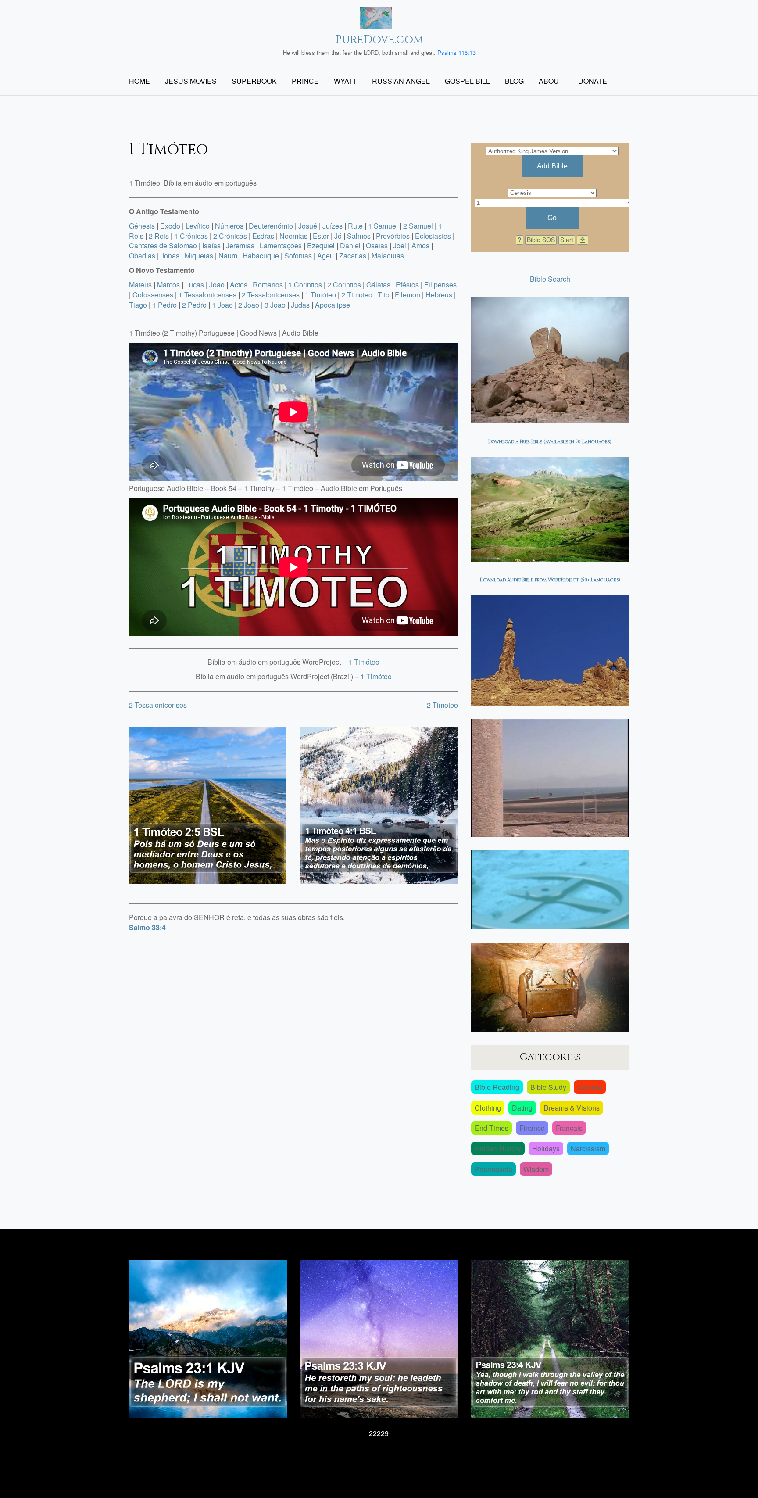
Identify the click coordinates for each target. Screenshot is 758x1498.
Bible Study (548, 1087)
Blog (514, 81)
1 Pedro (164, 305)
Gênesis (142, 226)
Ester (321, 236)
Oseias (377, 245)
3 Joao (275, 305)
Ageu (325, 256)
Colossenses (152, 295)
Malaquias (388, 256)
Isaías (211, 245)
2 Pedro (194, 305)
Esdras (263, 236)
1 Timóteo (320, 295)
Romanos (268, 285)
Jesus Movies (191, 81)
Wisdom (536, 1169)
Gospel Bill (467, 81)
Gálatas (378, 285)
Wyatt (345, 81)
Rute (355, 226)
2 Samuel (418, 226)
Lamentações (281, 245)
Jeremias (240, 245)
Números (229, 226)
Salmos (359, 236)
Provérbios (393, 236)
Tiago (138, 305)
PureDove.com (379, 39)
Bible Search (550, 279)
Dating (522, 1108)
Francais (569, 1128)
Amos (420, 245)
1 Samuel (383, 226)
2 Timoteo (356, 295)
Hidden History (498, 1148)
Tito (384, 295)
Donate (592, 81)
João (217, 285)
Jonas (170, 256)
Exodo (170, 226)
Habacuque (261, 256)
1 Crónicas (191, 236)
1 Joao (222, 305)
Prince (305, 81)
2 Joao (248, 305)
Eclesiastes (433, 236)
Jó (338, 236)
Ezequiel (321, 245)
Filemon (407, 295)
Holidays (546, 1148)
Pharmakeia (493, 1169)
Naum (227, 256)
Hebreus (438, 295)
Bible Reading (497, 1087)
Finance (532, 1128)
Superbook (254, 81)
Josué (307, 226)
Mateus (140, 285)
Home (139, 81)
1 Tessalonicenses (207, 295)
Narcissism (588, 1148)
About (551, 81)
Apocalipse (332, 305)
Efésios (407, 285)
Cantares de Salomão (163, 245)
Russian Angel (401, 81)
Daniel (350, 245)
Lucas (194, 285)
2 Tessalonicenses (271, 295)
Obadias (142, 256)
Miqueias (199, 256)
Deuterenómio (271, 226)
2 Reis (159, 236)
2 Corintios (344, 285)
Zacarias (352, 256)
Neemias (293, 236)
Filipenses (440, 285)
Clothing (488, 1108)
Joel (399, 245)
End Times (491, 1128)
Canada (589, 1087)
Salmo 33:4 (147, 927)
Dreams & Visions (571, 1108)
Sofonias (298, 256)
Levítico (198, 226)
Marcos (168, 285)
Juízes (332, 226)
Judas (300, 305)
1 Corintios (305, 285)
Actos (238, 285)
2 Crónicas (230, 236)
